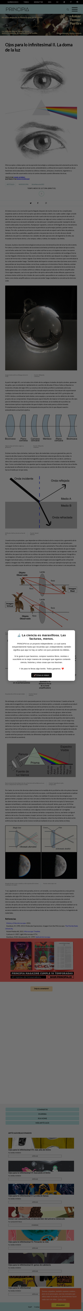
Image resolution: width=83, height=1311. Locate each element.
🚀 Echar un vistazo (41, 675)
